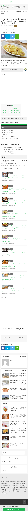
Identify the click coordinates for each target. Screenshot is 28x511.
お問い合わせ (5, 470)
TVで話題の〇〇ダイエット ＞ (14, 509)
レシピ (7, 5)
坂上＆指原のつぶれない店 (8, 29)
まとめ (4, 114)
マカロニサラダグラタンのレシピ (10, 108)
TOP (3, 5)
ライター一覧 (23, 356)
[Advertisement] (14, 89)
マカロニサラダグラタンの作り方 (11, 112)
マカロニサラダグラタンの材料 (11, 110)
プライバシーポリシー (7, 461)
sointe (19, 25)
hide (13, 105)
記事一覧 (24, 370)
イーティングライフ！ (10, 2)
